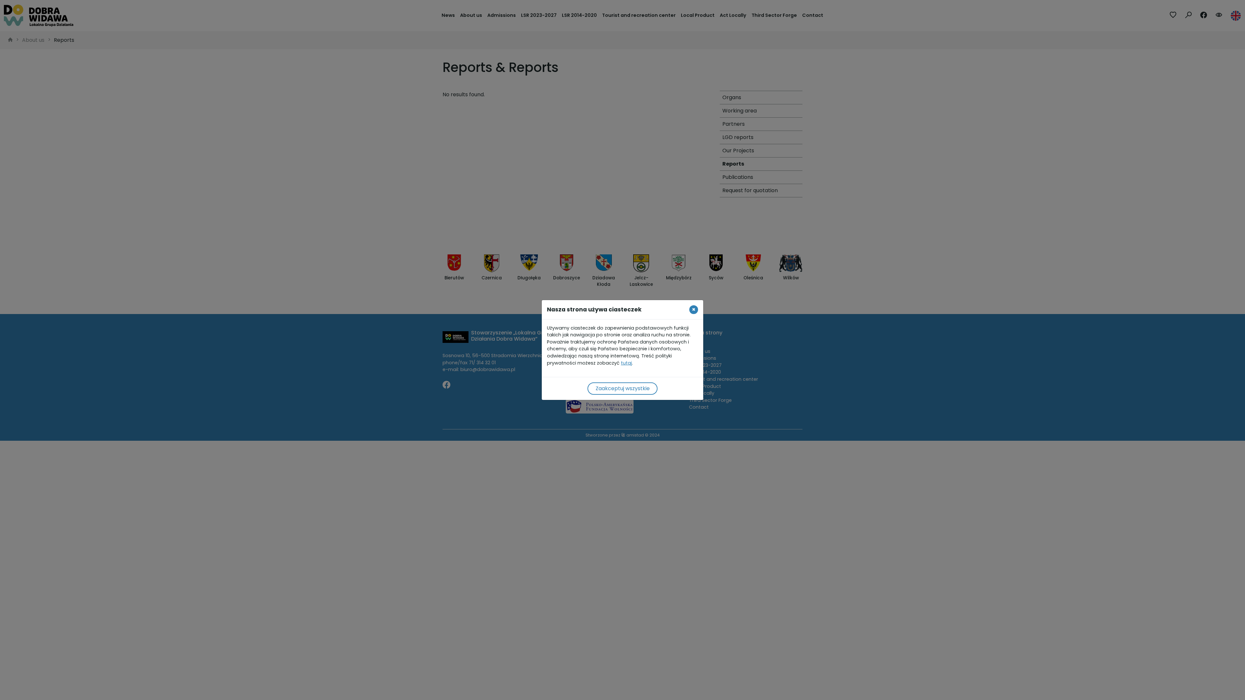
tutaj (626, 363)
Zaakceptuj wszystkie (623, 388)
